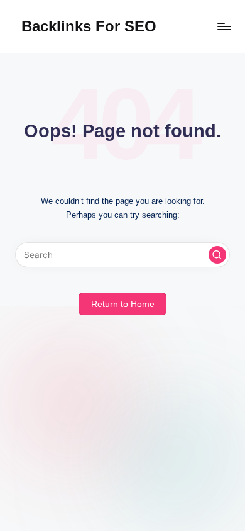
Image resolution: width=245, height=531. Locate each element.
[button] (217, 255)
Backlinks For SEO (88, 26)
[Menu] (223, 26)
